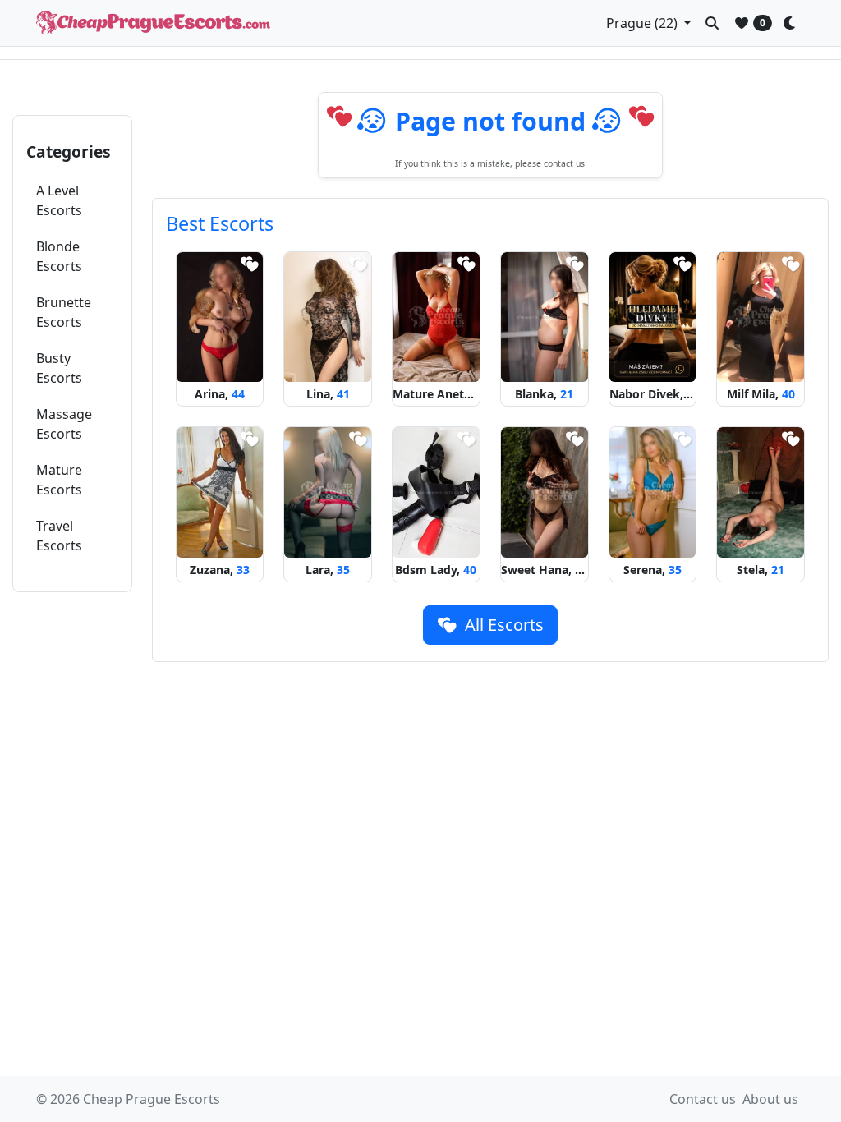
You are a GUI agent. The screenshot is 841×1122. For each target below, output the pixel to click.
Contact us (702, 1099)
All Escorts (502, 625)
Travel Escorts (59, 535)
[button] (648, 23)
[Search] (712, 23)
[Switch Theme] (793, 23)
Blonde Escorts (59, 256)
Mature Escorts (59, 480)
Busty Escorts (59, 368)
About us (770, 1099)
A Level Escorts (59, 200)
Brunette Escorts (63, 312)
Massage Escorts (64, 424)
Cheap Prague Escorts (151, 1099)
